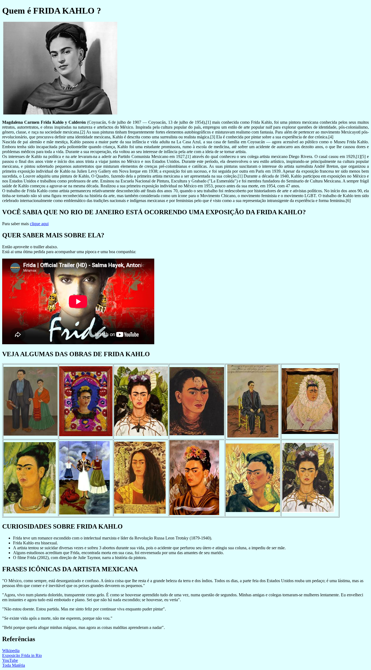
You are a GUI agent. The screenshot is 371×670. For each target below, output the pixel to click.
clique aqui (39, 223)
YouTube (10, 660)
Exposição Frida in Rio (22, 655)
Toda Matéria (13, 665)
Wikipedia (11, 650)
